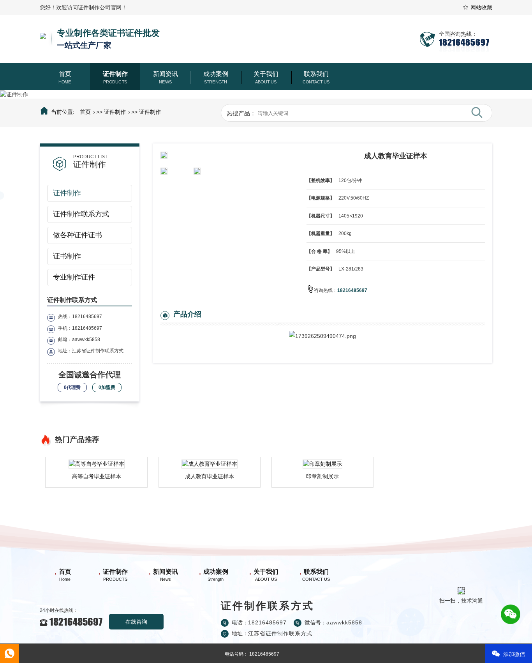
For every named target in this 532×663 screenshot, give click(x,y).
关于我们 (266, 74)
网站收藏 (481, 7)
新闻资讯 (165, 74)
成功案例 (215, 74)
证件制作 (115, 74)
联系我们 (316, 74)
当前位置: (62, 112)
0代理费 (72, 387)
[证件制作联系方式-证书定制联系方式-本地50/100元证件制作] (43, 39)
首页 (65, 74)
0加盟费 (107, 387)
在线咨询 (136, 622)
